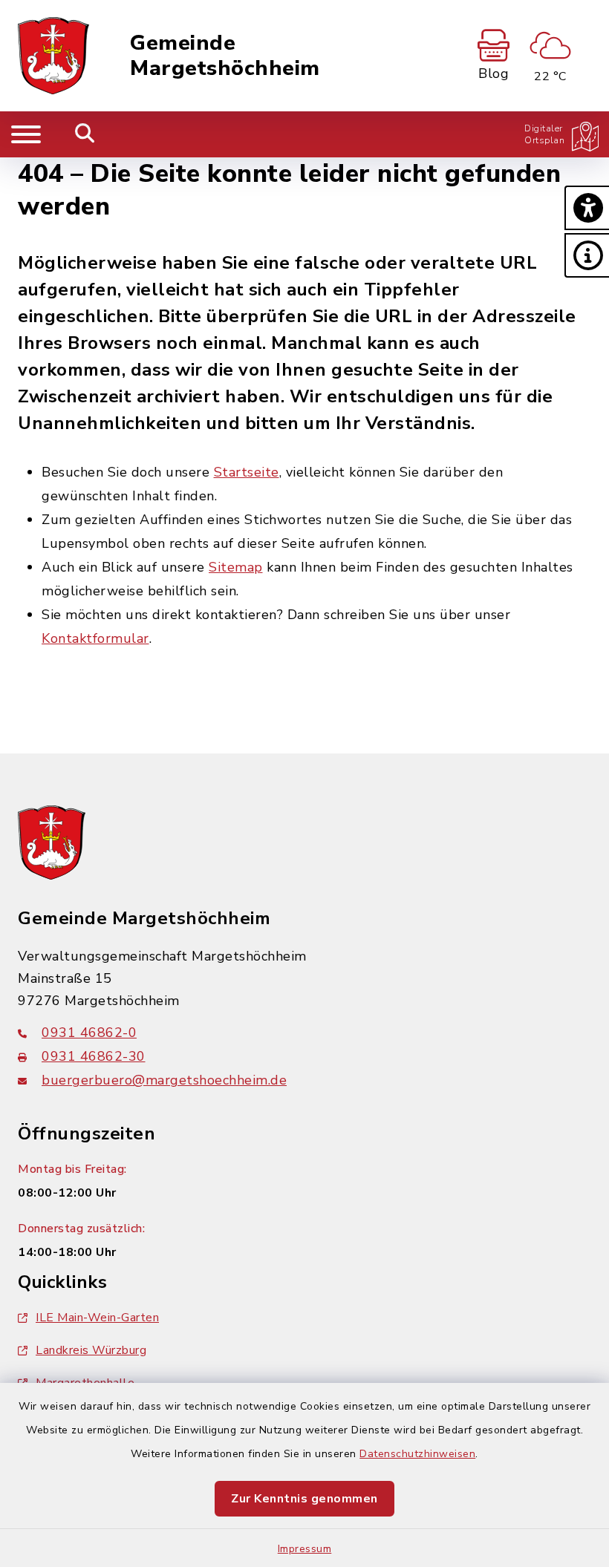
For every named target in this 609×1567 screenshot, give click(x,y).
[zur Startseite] (53, 55)
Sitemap (236, 567)
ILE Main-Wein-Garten (97, 1317)
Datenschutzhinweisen (417, 1454)
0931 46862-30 (94, 1056)
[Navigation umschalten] (26, 134)
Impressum (305, 1549)
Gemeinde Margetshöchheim (225, 56)
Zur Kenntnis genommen (304, 1499)
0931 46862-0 (89, 1032)
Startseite (246, 472)
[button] (586, 208)
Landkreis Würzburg (91, 1350)
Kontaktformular (95, 638)
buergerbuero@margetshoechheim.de (164, 1080)
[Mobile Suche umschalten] (85, 134)
